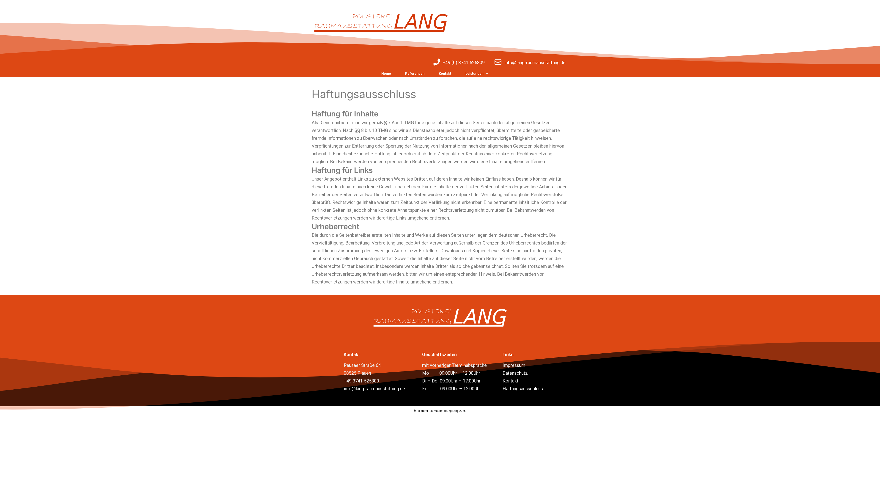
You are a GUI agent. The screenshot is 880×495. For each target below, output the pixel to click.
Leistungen (474, 74)
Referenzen (415, 74)
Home (386, 74)
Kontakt (445, 74)
